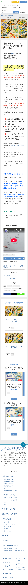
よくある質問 (9, 569)
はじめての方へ (5, 5)
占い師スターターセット (10, 535)
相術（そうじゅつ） (9, 509)
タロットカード (16, 286)
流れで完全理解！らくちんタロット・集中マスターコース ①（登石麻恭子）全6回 (14, 386)
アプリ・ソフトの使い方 (10, 524)
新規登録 (14, 1)
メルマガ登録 (9, 577)
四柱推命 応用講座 (8, 486)
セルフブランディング (9, 526)
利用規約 (20, 564)
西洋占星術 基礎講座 (9, 479)
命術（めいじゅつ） (9, 476)
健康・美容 (6, 522)
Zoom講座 (8, 558)
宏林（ (13, 53)
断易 (5, 504)
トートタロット (7, 288)
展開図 (20, 288)
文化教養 (6, 528)
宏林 (5, 286)
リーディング (7, 290)
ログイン (22, 1)
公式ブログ (8, 562)
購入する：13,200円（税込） (13, 258)
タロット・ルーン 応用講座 (9, 278)
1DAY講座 (14, 290)
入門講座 (5, 540)
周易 (5, 502)
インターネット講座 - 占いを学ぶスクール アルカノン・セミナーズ (13, 449)
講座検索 (16, 12)
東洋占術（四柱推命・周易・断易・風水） (14, 550)
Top (2, 15)
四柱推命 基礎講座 (8, 483)
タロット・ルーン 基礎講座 (10, 497)
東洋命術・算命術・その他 (10, 490)
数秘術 (5, 488)
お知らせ (4, 10)
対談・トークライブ (8, 531)
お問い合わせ (9, 573)
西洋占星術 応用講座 (9, 481)
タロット (9, 286)
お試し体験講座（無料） (10, 545)
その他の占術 (6, 519)
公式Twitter (8, 566)
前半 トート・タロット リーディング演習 (14, 320)
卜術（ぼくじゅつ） (10, 15)
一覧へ (13, 399)
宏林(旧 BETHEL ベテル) (17, 145)
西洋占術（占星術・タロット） (11, 548)
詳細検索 (22, 12)
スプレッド (15, 288)
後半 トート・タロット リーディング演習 (14, 347)
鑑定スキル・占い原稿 (9, 514)
